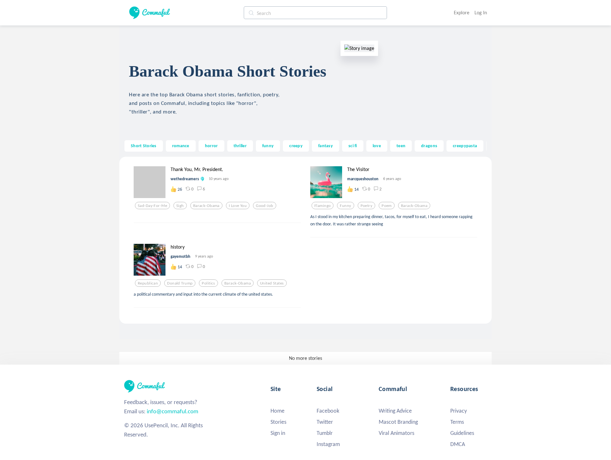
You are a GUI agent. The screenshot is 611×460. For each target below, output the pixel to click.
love (377, 145)
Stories (278, 421)
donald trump (180, 283)
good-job (264, 205)
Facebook (328, 410)
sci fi (352, 145)
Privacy (458, 410)
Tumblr (325, 432)
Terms (457, 421)
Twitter (325, 421)
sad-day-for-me (152, 205)
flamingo (322, 205)
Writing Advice (395, 410)
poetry (367, 205)
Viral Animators (396, 432)
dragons (429, 145)
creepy (296, 145)
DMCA (457, 444)
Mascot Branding (398, 421)
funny (268, 145)
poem (387, 205)
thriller (240, 145)
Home (277, 410)
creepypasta (465, 145)
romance (180, 145)
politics (208, 283)
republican (148, 283)
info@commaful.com (172, 411)
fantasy (325, 145)
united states (272, 283)
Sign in (277, 432)
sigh (180, 205)
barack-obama (206, 205)
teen (401, 145)
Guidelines (462, 432)
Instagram (328, 444)
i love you (238, 205)
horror (211, 145)
